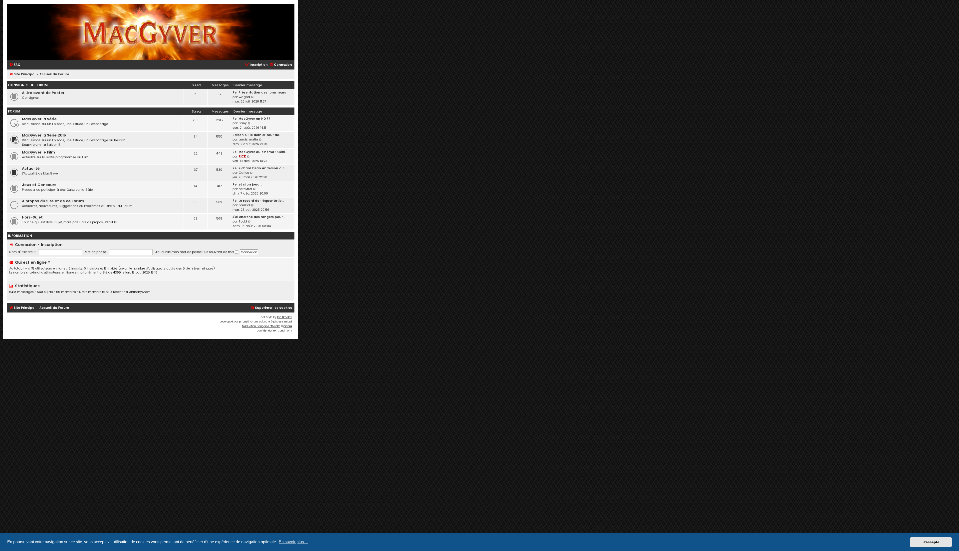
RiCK (242, 156)
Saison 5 (53, 144)
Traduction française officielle (261, 326)
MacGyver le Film (38, 152)
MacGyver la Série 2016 (44, 135)
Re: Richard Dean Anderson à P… (260, 168)
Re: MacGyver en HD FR (251, 118)
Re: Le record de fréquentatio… (258, 200)
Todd (243, 221)
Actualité (31, 168)
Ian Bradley (284, 317)
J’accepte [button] (931, 542)
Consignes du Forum (28, 85)
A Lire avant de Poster (43, 92)
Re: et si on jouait (247, 184)
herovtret (245, 189)
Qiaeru (287, 326)
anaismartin (248, 139)
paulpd (244, 205)
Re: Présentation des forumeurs (259, 92)
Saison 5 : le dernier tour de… (257, 135)
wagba (244, 97)
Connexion (25, 244)
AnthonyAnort (139, 292)
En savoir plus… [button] (293, 542)
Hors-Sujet (32, 217)
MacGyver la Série (39, 119)
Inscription (51, 244)
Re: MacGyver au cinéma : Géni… (260, 152)
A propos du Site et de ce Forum (53, 201)
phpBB (243, 322)
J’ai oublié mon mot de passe (178, 252)
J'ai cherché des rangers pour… (259, 217)
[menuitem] (14, 65)
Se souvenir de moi (219, 252)
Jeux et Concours (39, 184)
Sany (243, 123)
